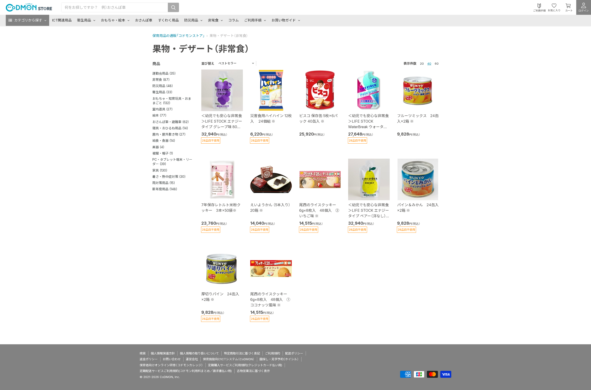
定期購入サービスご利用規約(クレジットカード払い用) (245, 365)
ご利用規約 (272, 353)
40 (429, 63)
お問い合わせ (172, 359)
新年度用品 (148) (164, 189)
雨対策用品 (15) (163, 183)
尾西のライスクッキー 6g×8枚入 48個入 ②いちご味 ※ (319, 210)
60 (437, 63)
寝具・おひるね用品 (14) (170, 128)
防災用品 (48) (162, 86)
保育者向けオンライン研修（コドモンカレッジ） (171, 365)
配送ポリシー (294, 353)
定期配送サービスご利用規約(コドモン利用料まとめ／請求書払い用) (186, 371)
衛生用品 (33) (162, 92)
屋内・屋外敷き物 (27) (169, 134)
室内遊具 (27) (162, 109)
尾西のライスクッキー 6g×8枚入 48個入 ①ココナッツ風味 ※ (270, 299)
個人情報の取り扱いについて (199, 353)
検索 (143, 353)
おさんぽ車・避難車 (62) (170, 122)
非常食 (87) (161, 80)
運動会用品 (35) (164, 73)
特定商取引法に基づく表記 (242, 353)
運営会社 (192, 359)
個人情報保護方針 (163, 353)
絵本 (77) (159, 115)
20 (422, 63)
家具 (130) (159, 170)
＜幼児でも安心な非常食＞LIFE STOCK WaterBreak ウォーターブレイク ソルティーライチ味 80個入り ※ (368, 126)
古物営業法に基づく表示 (253, 371)
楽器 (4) (158, 147)
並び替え (207, 63)
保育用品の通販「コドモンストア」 (178, 35)
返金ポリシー (149, 359)
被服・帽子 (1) (162, 153)
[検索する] (173, 7)
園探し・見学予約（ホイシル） (279, 359)
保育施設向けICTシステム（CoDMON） (228, 359)
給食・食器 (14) (163, 140)
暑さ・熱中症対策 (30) (169, 176)
